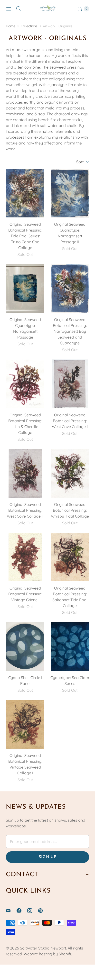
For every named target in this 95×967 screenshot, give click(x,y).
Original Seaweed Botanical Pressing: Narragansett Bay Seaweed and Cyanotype (70, 331)
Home (10, 26)
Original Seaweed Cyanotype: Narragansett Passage (25, 328)
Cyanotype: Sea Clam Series (69, 680)
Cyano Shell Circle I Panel (25, 680)
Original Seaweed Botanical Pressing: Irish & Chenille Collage (25, 423)
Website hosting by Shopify (48, 953)
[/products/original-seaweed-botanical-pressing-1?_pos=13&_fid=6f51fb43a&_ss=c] (25, 724)
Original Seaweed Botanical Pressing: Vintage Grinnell (25, 594)
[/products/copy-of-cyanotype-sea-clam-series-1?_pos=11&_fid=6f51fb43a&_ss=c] (25, 646)
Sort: (78, 161)
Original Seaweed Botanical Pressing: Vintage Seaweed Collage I (25, 764)
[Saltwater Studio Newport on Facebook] (22, 910)
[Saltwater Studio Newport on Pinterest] (43, 910)
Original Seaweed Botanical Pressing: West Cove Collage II (25, 510)
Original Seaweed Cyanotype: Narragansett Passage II (70, 233)
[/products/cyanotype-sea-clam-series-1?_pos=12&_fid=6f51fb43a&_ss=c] (70, 646)
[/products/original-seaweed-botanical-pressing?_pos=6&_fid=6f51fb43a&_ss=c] (70, 383)
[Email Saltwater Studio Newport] (11, 910)
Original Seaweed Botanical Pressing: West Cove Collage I (70, 420)
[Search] (18, 9)
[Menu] (9, 9)
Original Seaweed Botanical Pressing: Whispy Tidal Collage (70, 510)
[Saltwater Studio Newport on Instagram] (32, 910)
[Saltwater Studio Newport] (48, 8)
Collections (29, 26)
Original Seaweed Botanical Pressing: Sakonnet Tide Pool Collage (69, 597)
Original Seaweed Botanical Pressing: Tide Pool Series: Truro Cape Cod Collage (25, 236)
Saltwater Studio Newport (43, 948)
